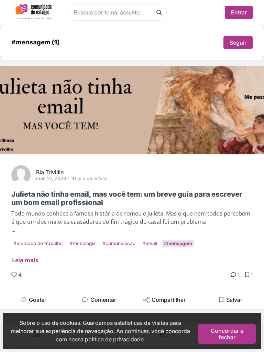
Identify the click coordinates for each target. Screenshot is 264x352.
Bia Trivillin (50, 172)
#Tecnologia (82, 243)
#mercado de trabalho (38, 243)
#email (149, 243)
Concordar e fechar (227, 333)
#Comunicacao (118, 243)
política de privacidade (114, 339)
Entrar (239, 12)
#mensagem (178, 243)
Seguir (238, 42)
